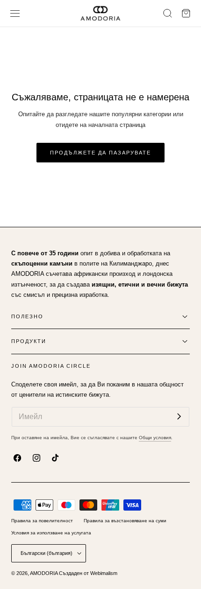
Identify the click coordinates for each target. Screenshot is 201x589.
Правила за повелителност (42, 520)
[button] (15, 13)
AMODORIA (43, 573)
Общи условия (155, 437)
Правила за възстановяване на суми (125, 520)
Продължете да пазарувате (100, 152)
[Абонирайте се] (179, 416)
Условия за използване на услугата (51, 532)
